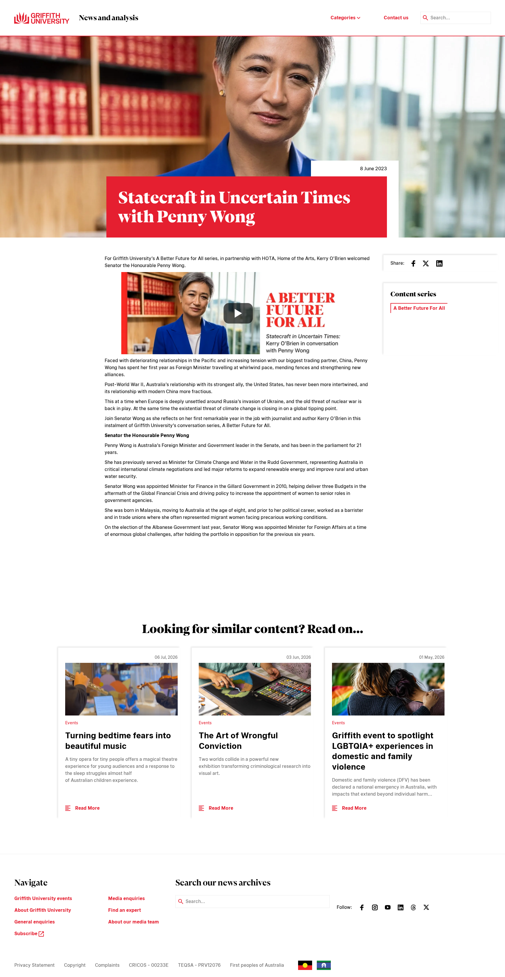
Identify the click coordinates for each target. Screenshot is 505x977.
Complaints (107, 965)
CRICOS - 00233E (149, 965)
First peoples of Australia (257, 965)
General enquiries (34, 922)
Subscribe (26, 933)
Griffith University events (43, 898)
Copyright (75, 965)
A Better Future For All (419, 308)
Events (402, 330)
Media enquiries (126, 898)
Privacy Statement (34, 965)
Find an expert (124, 910)
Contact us (396, 17)
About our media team (133, 922)
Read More (87, 808)
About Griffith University (42, 910)
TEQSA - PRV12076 (199, 965)
